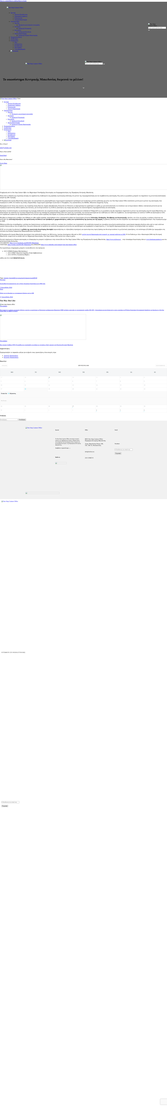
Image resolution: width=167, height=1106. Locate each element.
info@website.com (6, 148)
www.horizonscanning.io (154, 239)
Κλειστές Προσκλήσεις (11, 357)
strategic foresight (9, 278)
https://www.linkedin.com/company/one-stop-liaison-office (59, 244)
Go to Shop (3, 163)
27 (73, 406)
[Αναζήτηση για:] (9, 419)
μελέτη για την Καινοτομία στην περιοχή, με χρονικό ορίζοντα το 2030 (103, 234)
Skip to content (4, 1)
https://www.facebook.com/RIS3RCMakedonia (24, 243)
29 (49, 377)
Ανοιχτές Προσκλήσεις (11, 355)
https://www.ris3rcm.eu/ (113, 239)
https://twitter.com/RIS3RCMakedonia (19, 244)
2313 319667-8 (89, 458)
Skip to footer (22, 1)
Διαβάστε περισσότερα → (62, 448)
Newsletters (3, 306)
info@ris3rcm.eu (89, 451)
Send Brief (3, 155)
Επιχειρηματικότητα (20, 278)
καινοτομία (30, 278)
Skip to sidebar (13, 1)
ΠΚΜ (35, 278)
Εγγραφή (118, 453)
